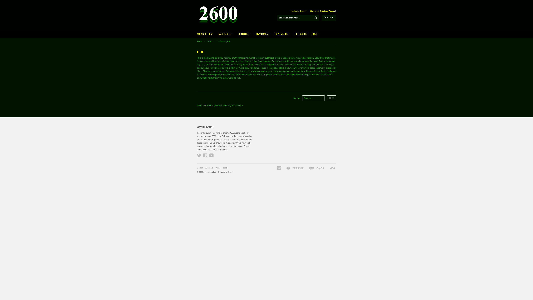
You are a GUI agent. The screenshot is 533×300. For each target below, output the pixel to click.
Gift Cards (301, 33)
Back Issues (225, 33)
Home (199, 41)
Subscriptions (205, 33)
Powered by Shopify (226, 172)
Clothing (243, 33)
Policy (218, 167)
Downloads (261, 33)
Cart (331, 17)
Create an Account (328, 11)
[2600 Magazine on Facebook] (205, 156)
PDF (209, 41)
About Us (209, 167)
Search (200, 167)
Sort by (296, 98)
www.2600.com (214, 136)
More (314, 33)
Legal (225, 167)
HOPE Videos (281, 33)
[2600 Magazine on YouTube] (211, 156)
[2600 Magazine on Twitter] (199, 156)
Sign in (313, 11)
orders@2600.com (231, 132)
